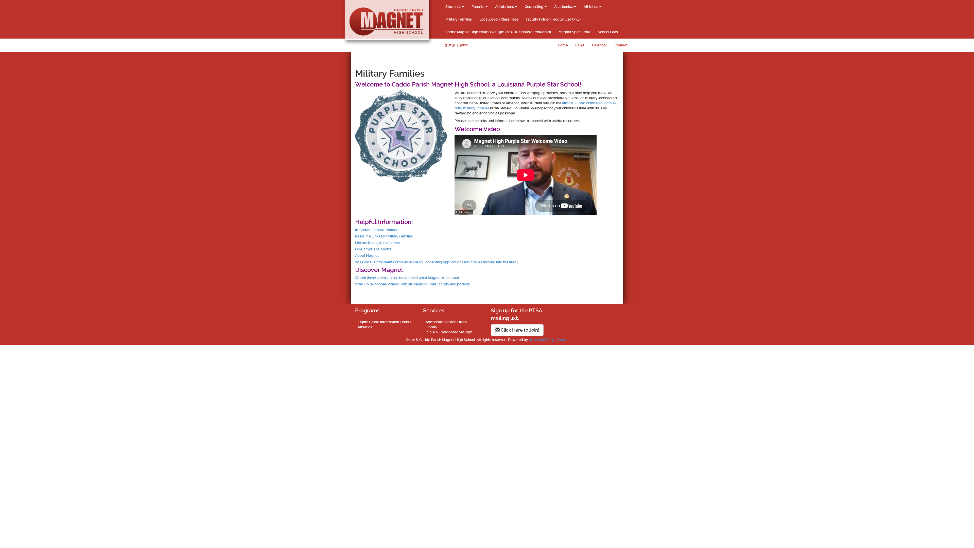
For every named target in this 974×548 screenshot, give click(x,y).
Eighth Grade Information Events (384, 322)
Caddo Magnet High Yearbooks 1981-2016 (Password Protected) (498, 32)
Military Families (458, 19)
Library (431, 327)
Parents (478, 7)
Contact (621, 45)
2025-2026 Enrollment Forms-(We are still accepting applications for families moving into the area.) (436, 262)
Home (563, 45)
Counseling (534, 7)
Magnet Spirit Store (574, 32)
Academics (563, 7)
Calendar (599, 45)
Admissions (505, 7)
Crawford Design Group (548, 340)
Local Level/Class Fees (498, 19)
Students (453, 7)
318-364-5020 (456, 45)
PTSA (579, 45)
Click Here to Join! (519, 330)
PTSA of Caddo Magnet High (449, 332)
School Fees (608, 32)
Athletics (591, 7)
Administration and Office (446, 322)
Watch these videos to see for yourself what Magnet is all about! (407, 278)
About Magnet (367, 255)
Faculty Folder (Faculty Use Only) (553, 19)
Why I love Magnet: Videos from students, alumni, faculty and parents (412, 284)
